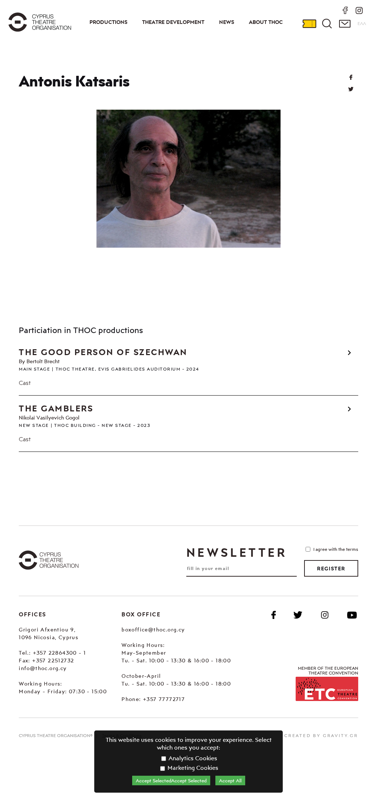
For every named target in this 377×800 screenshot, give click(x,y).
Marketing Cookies (192, 767)
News (226, 22)
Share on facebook (350, 77)
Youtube (352, 615)
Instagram (324, 615)
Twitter (350, 89)
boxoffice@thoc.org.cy (153, 629)
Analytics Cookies (192, 758)
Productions (108, 22)
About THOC (266, 22)
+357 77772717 (164, 699)
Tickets (309, 23)
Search (327, 23)
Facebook (273, 615)
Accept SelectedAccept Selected (171, 780)
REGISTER (331, 568)
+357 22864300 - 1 (59, 652)
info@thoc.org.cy (43, 668)
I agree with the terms (335, 549)
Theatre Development (173, 22)
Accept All (230, 780)
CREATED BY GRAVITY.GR (321, 735)
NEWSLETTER (236, 552)
